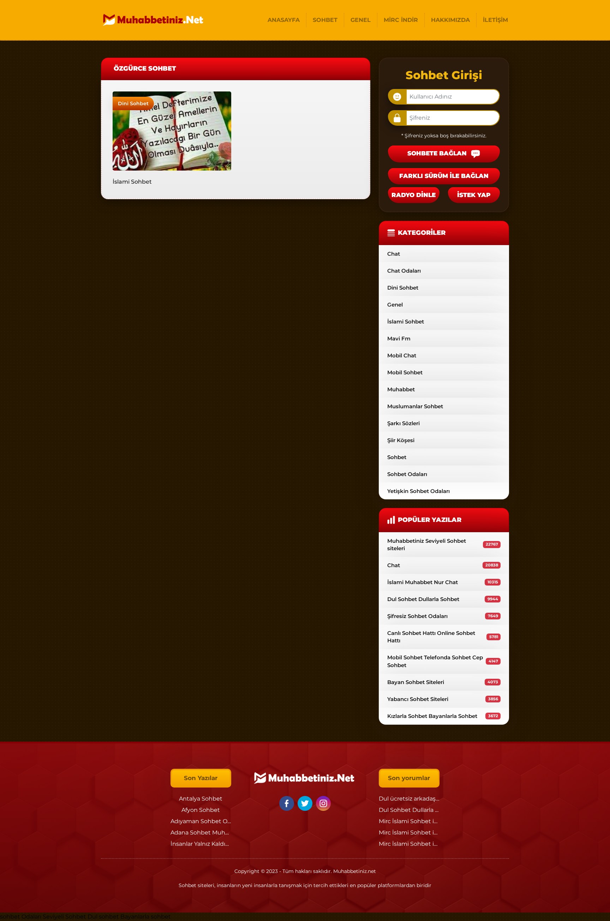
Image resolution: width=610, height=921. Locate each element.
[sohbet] (154, 20)
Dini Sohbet (133, 103)
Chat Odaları (404, 270)
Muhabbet (401, 389)
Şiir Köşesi (400, 440)
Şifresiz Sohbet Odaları (442, 616)
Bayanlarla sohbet (145, 916)
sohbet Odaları (20, 916)
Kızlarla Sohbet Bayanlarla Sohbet (442, 716)
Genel (395, 304)
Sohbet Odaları (407, 474)
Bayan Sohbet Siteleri (442, 682)
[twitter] (306, 803)
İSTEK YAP (474, 194)
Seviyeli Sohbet (65, 916)
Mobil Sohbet (405, 372)
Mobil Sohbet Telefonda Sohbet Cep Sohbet (442, 661)
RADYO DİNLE (413, 194)
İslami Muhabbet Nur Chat (442, 582)
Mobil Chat (401, 355)
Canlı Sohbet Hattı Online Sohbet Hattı (442, 637)
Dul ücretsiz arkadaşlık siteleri (420, 798)
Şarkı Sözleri (403, 423)
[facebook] (287, 803)
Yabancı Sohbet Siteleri (442, 699)
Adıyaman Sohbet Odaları (207, 821)
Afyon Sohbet (200, 810)
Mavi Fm (399, 338)
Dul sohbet (103, 916)
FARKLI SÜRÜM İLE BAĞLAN (444, 175)
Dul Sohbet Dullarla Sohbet (442, 599)
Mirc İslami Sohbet (405, 821)
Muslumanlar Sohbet (415, 406)
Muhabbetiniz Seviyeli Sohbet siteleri (442, 544)
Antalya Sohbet (200, 798)
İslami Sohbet (132, 181)
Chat (393, 253)
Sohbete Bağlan (437, 153)
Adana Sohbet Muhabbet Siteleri (217, 832)
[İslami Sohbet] (172, 130)
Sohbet (396, 457)
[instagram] (323, 803)
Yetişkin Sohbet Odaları (418, 491)
